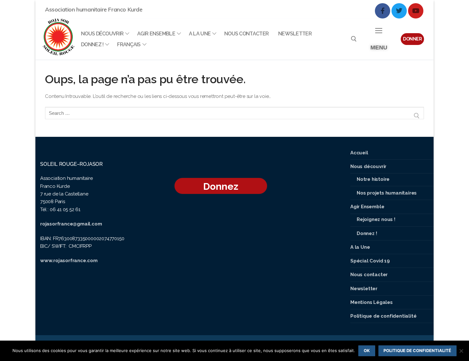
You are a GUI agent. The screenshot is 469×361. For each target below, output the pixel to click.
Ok (367, 350)
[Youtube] (415, 10)
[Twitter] (399, 10)
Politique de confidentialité (417, 350)
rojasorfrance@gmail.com (71, 224)
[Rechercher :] (234, 115)
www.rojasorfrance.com (69, 260)
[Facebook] (382, 10)
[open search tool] (354, 39)
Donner (412, 38)
